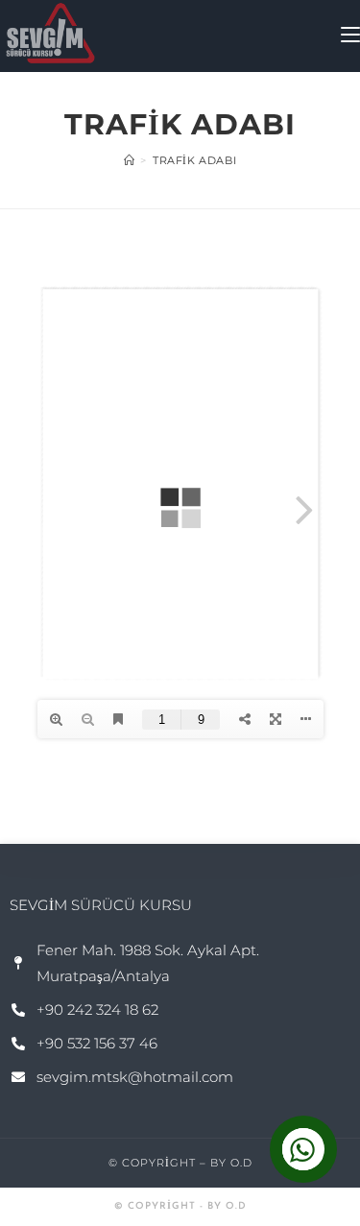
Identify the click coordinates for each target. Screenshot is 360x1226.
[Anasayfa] (129, 160)
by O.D (231, 1162)
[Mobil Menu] (350, 35)
